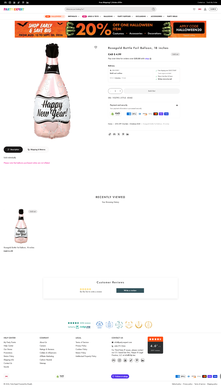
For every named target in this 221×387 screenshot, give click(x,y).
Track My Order (211, 2)
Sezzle (6, 366)
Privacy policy (187, 384)
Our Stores (8, 349)
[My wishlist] (194, 9)
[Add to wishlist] (96, 47)
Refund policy (176, 384)
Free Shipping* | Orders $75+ (110, 2)
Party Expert (14, 384)
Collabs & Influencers (48, 353)
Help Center (8, 346)
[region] (110, 2)
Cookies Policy (81, 349)
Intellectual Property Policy (86, 356)
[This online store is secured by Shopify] (115, 113)
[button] (199, 9)
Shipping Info (9, 360)
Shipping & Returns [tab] (38, 149)
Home (110, 124)
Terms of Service (82, 342)
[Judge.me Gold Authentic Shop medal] (129, 324)
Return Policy (9, 356)
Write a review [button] (130, 290)
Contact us (201, 2)
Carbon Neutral (46, 360)
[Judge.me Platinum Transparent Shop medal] (119, 324)
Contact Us (8, 363)
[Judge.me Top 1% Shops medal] (138, 324)
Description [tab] (14, 149)
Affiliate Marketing (47, 356)
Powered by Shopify (25, 384)
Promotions (8, 353)
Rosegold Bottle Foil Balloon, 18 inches (19, 247)
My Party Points (10, 342)
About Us (43, 342)
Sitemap (43, 363)
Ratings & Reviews (47, 349)
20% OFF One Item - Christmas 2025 (127, 124)
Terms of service (199, 384)
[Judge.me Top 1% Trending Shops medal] (148, 324)
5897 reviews (155, 350)
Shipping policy (212, 384)
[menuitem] (20, 342)
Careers (43, 346)
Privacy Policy (81, 346)
